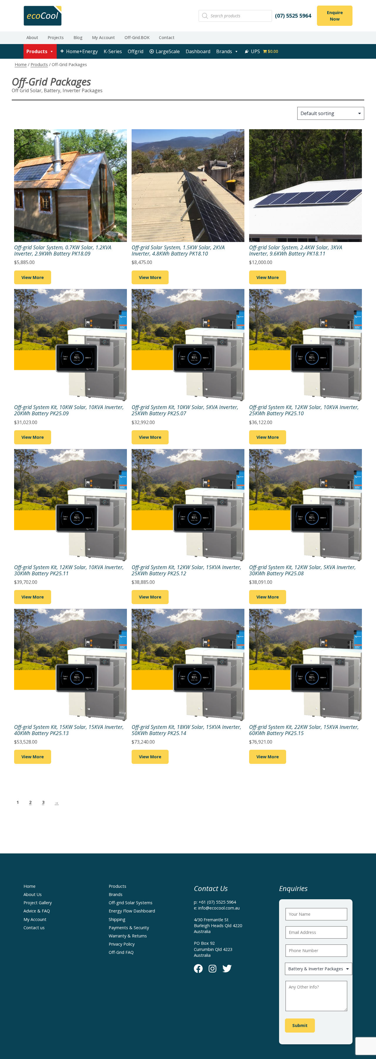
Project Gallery (38, 902)
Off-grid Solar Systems (130, 902)
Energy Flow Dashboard (132, 911)
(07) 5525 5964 (293, 15)
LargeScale (168, 51)
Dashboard (198, 51)
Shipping (117, 919)
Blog (78, 37)
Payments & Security (129, 927)
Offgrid (135, 51)
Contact (166, 37)
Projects (56, 37)
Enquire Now (335, 16)
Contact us (34, 927)
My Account (103, 37)
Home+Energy (82, 51)
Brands (224, 51)
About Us (33, 894)
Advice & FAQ (37, 911)
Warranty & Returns (128, 936)
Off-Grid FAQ (121, 952)
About (32, 37)
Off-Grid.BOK (137, 37)
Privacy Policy (122, 944)
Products (36, 51)
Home (21, 64)
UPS (255, 51)
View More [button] (32, 277)
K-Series (113, 51)
